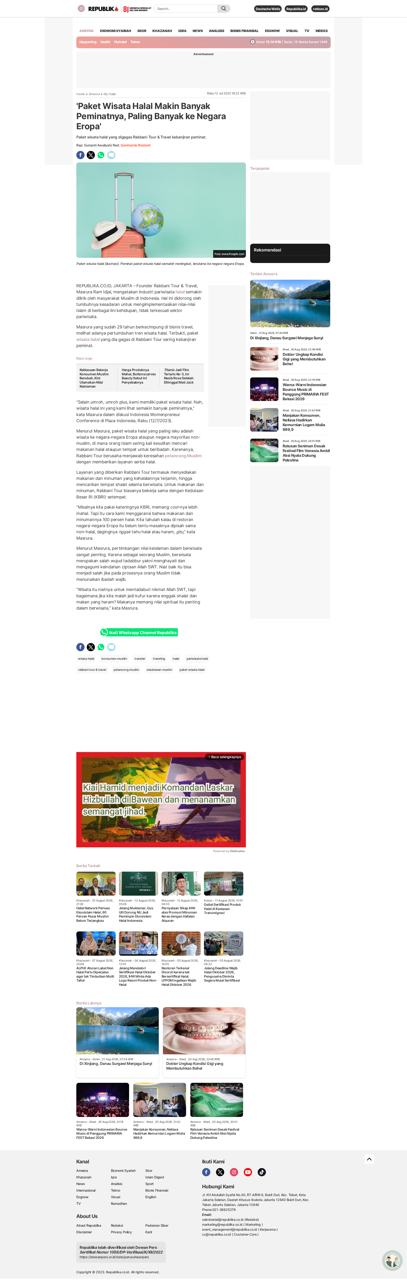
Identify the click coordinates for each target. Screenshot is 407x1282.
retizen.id (320, 9)
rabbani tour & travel (92, 669)
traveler (139, 658)
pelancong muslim (126, 669)
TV (307, 31)
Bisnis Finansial (244, 31)
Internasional (85, 1190)
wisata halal (88, 339)
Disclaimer (84, 1232)
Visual (115, 1197)
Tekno (135, 42)
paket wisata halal (191, 669)
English (150, 1197)
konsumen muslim (114, 658)
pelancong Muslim (183, 455)
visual (292, 31)
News (80, 1184)
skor (141, 31)
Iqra (114, 1177)
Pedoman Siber (156, 1225)
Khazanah (83, 1177)
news (198, 31)
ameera (86, 31)
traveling (159, 658)
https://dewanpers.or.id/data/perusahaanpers (114, 1257)
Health (105, 42)
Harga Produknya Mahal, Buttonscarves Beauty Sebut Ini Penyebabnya (139, 376)
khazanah (162, 31)
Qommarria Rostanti (135, 145)
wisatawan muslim (159, 669)
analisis (216, 31)
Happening (88, 42)
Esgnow (82, 1197)
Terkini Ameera (263, 273)
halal (180, 291)
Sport (149, 1184)
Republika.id (296, 9)
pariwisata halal (197, 658)
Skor (148, 1171)
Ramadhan (119, 1203)
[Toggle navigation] (81, 8)
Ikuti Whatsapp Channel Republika (142, 632)
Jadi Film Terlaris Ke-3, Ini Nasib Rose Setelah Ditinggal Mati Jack (179, 376)
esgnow (272, 31)
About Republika (88, 1225)
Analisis (116, 1184)
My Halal (110, 94)
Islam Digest (154, 1177)
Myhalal (120, 42)
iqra (182, 31)
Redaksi (117, 1225)
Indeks (322, 31)
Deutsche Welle (268, 9)
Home (80, 94)
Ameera (94, 94)
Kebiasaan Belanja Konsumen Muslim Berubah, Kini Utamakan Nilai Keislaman (94, 378)
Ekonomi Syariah (115, 31)
